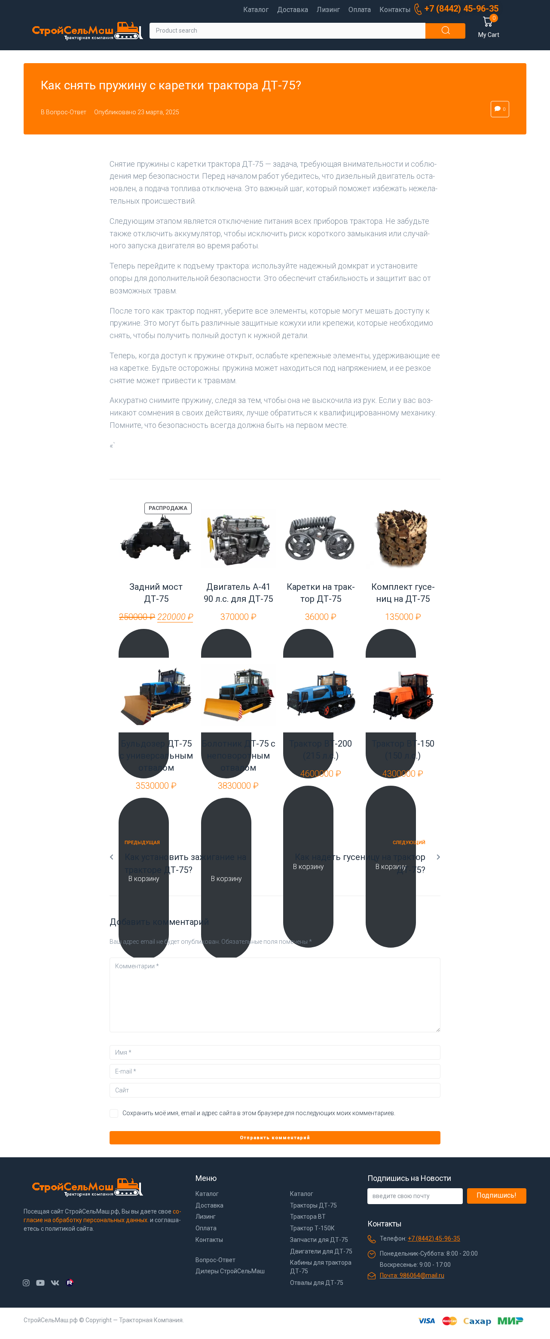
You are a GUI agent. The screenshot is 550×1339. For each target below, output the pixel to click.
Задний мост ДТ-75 (156, 593)
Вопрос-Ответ (66, 112)
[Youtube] (40, 1283)
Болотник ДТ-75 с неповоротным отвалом (238, 755)
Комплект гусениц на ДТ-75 (403, 593)
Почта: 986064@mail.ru (412, 1275)
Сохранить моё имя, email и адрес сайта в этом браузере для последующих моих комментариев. (258, 1113)
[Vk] (54, 1283)
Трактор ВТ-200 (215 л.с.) (320, 749)
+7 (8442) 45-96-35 (434, 1238)
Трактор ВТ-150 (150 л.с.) (403, 749)
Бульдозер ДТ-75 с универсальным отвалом (156, 755)
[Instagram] (26, 1283)
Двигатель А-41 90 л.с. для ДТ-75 (238, 593)
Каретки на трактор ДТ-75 (321, 593)
